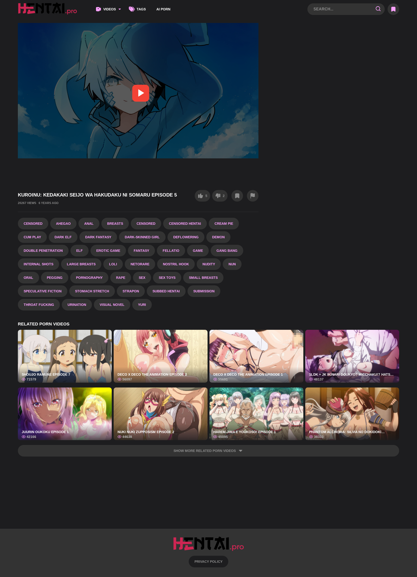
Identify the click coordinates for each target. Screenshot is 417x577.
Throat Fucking (39, 305)
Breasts (115, 223)
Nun (232, 264)
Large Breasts (81, 264)
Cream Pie (224, 223)
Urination (77, 305)
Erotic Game (108, 251)
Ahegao (63, 223)
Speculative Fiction (43, 291)
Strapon (131, 291)
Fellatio (171, 251)
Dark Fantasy (98, 237)
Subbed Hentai (166, 291)
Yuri (142, 305)
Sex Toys (167, 278)
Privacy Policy (208, 561)
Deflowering (186, 237)
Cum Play (32, 237)
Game (198, 251)
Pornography (89, 278)
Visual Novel (112, 305)
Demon (218, 237)
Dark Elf (63, 237)
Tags (141, 9)
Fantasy (141, 251)
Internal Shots (38, 264)
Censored (33, 223)
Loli (113, 264)
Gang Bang (226, 251)
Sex (142, 278)
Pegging (55, 278)
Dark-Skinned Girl (142, 237)
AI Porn (163, 9)
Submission (204, 291)
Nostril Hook (176, 264)
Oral (28, 278)
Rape (120, 278)
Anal (89, 223)
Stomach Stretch (92, 291)
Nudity (208, 264)
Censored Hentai (185, 223)
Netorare (140, 264)
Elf (79, 251)
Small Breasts (203, 278)
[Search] (378, 9)
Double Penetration (43, 251)
